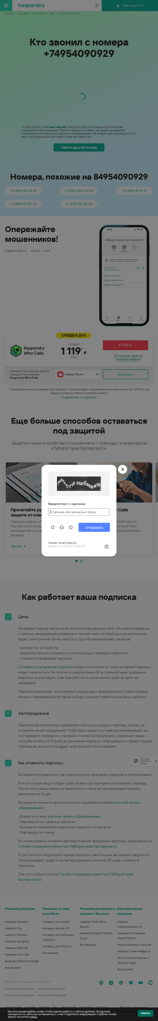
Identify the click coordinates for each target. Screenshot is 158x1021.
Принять (145, 1013)
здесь (33, 1016)
